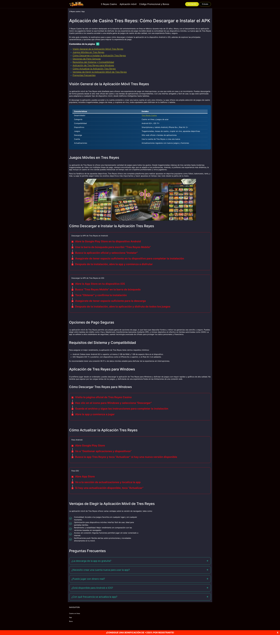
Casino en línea (74, 613)
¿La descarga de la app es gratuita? (91, 560)
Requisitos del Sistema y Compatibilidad (93, 62)
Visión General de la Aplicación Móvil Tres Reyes (98, 49)
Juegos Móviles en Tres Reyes (88, 52)
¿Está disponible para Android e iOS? (92, 587)
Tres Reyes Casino (149, 115)
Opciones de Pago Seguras (87, 58)
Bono (71, 621)
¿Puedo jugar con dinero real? (88, 578)
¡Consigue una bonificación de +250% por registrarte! (140, 632)
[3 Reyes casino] (77, 4)
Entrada (205, 4)
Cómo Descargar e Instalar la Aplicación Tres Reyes (99, 55)
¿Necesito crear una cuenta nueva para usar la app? (100, 569)
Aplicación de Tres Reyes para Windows (93, 65)
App (70, 617)
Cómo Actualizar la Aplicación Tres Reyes (94, 68)
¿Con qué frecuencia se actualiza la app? (94, 596)
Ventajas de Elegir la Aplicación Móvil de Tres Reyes (100, 72)
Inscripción (192, 4)
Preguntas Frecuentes (84, 75)
